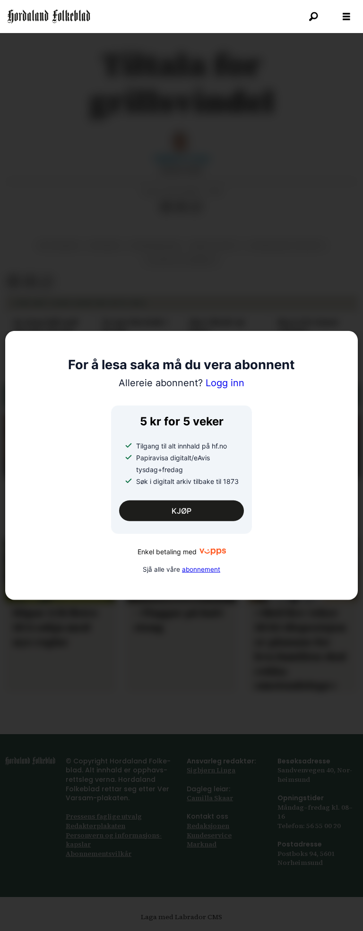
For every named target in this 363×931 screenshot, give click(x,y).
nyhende (105, 245)
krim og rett (215, 245)
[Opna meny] (346, 16)
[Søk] (313, 16)
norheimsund (156, 245)
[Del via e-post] (181, 207)
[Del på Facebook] (166, 207)
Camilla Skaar (210, 798)
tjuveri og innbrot (181, 260)
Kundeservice (209, 835)
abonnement (201, 569)
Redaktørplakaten (95, 825)
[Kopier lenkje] (196, 207)
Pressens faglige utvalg (104, 816)
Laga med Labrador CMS (181, 917)
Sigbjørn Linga (211, 770)
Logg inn (181, 383)
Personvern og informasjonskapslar (114, 839)
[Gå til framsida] (49, 16)
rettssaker (59, 245)
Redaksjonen (208, 825)
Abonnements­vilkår (98, 853)
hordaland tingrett (287, 245)
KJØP (181, 511)
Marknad (201, 844)
